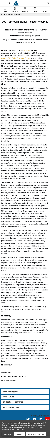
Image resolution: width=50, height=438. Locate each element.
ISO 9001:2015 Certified (13, 402)
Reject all (19, 434)
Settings (7, 434)
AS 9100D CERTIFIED (11, 407)
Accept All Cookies (36, 434)
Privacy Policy (20, 429)
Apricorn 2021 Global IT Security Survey (15, 58)
